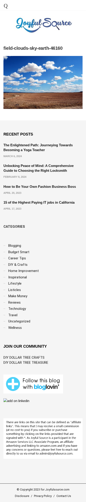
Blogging (14, 246)
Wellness (15, 328)
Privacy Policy (43, 496)
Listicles (14, 290)
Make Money (17, 296)
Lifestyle (15, 283)
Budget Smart (18, 252)
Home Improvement (23, 271)
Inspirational (17, 277)
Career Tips (17, 258)
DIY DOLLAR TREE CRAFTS (23, 357)
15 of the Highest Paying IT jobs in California (39, 202)
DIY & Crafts (18, 265)
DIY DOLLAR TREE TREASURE (25, 363)
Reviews (14, 302)
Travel (12, 315)
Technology (17, 309)
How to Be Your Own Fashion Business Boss (39, 187)
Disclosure (22, 496)
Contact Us (63, 496)
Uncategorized (19, 321)
